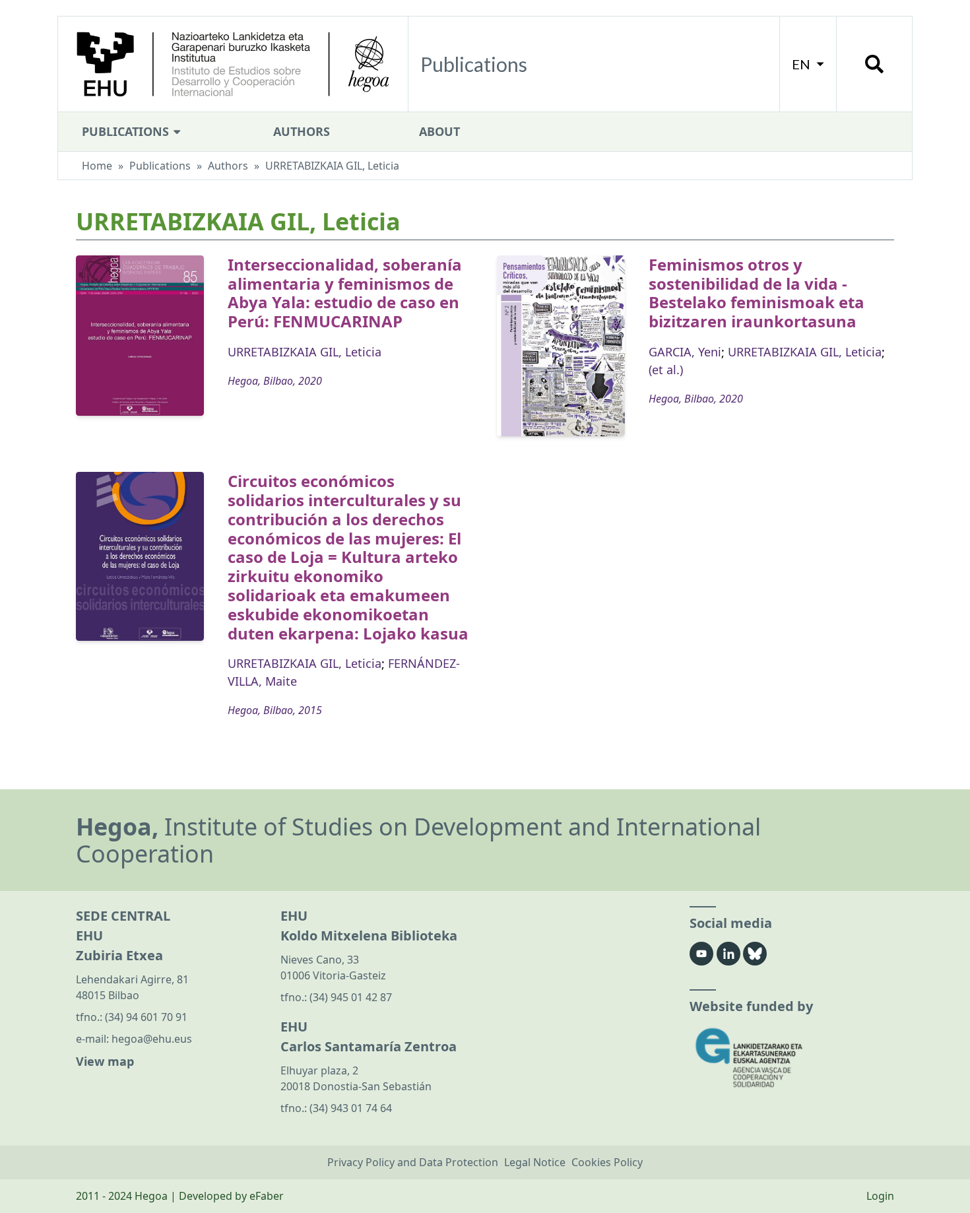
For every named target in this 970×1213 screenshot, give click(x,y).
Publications (127, 131)
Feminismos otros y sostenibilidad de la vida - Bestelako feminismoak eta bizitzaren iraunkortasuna (756, 292)
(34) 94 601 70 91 (146, 1017)
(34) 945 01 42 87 (350, 997)
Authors (301, 131)
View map (105, 1061)
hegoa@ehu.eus (152, 1039)
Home (97, 165)
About (439, 131)
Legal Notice (535, 1162)
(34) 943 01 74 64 (350, 1108)
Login (880, 1196)
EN (802, 64)
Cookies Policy (607, 1162)
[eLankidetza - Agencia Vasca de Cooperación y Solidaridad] (792, 1057)
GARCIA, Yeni (685, 352)
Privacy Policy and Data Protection (412, 1162)
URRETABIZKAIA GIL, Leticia (304, 352)
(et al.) (666, 369)
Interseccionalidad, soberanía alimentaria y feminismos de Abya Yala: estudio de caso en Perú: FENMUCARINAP (345, 292)
